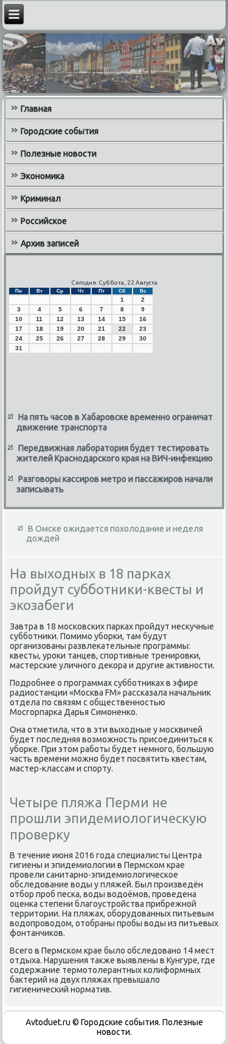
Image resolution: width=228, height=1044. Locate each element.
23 (143, 328)
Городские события (59, 131)
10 (18, 319)
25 (39, 338)
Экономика (42, 176)
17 (18, 328)
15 (122, 319)
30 (143, 338)
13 (81, 319)
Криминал (41, 198)
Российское (44, 221)
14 (101, 319)
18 (39, 328)
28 (101, 338)
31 (18, 348)
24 (18, 338)
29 (122, 338)
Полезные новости (59, 153)
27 (81, 338)
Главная (36, 109)
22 (122, 328)
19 (60, 328)
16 (143, 319)
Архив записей (50, 243)
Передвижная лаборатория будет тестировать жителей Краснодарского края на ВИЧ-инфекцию (114, 453)
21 (101, 328)
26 (60, 338)
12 (60, 319)
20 (81, 328)
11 (39, 319)
